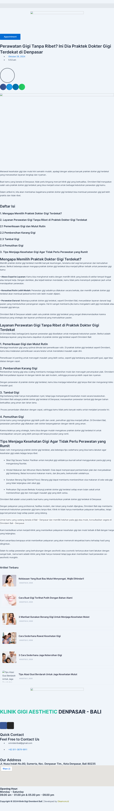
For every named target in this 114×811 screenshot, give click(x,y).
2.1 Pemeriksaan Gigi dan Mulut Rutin (22, 226)
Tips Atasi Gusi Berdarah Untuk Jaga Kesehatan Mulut (48, 674)
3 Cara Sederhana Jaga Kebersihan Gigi (40, 655)
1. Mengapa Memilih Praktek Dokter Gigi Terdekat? (31, 213)
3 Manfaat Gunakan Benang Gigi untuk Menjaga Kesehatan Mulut (54, 617)
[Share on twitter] (9, 87)
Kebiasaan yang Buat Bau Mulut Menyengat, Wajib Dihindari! (51, 578)
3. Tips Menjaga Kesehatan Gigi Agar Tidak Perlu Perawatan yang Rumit (44, 251)
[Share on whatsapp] (22, 87)
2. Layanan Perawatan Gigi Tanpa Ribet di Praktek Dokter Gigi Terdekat (43, 219)
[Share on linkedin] (16, 87)
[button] (57, 5)
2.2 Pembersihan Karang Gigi (17, 232)
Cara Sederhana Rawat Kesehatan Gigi (40, 636)
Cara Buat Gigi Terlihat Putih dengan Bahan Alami (45, 597)
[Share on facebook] (3, 87)
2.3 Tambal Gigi (9, 239)
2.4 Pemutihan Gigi (11, 245)
